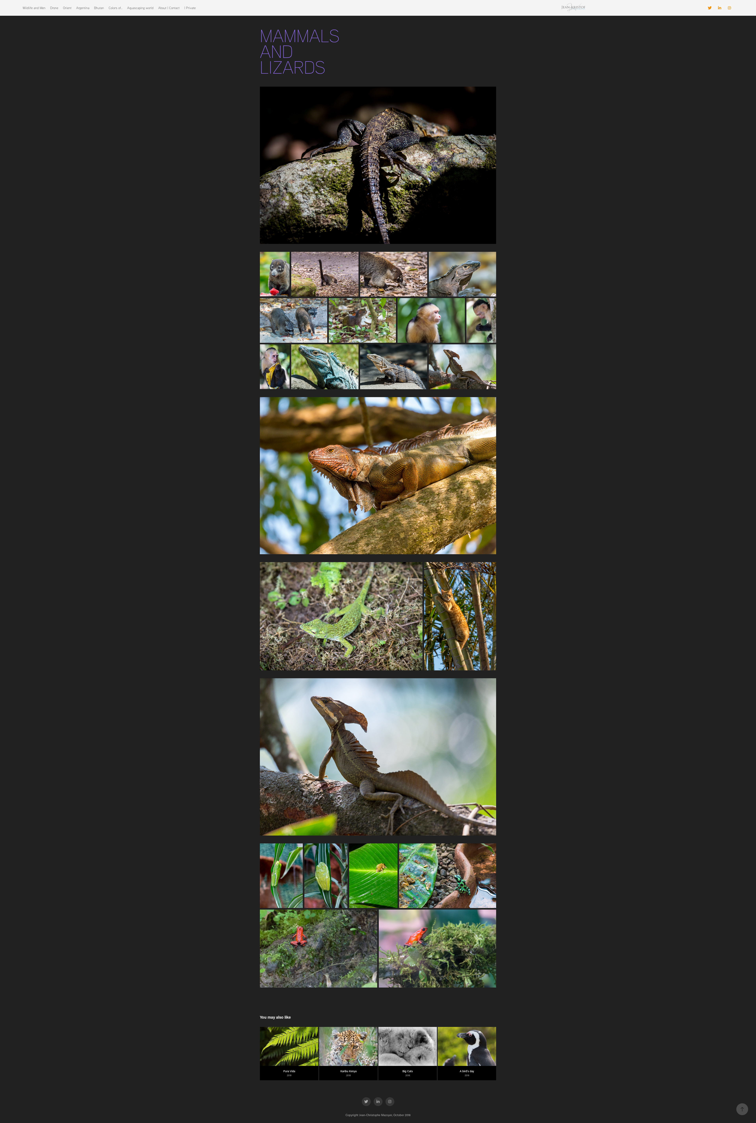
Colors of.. (115, 8)
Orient (67, 8)
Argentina (82, 8)
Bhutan (99, 8)
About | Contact (169, 8)
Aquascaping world (140, 8)
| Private (190, 8)
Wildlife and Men (34, 8)
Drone (54, 8)
